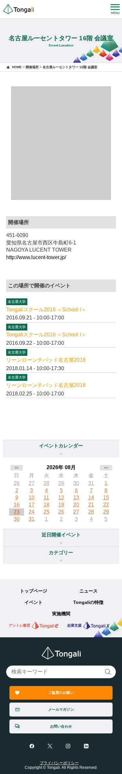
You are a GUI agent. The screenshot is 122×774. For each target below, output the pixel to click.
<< (17, 467)
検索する (108, 672)
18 (46, 504)
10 (31, 497)
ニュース (88, 591)
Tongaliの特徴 (88, 602)
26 (17, 483)
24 (31, 512)
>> (106, 467)
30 (76, 483)
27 (31, 483)
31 (91, 483)
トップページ (33, 591)
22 (106, 504)
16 (17, 504)
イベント (33, 602)
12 (61, 497)
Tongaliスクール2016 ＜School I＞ (46, 309)
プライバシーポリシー (59, 763)
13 (76, 497)
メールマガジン (61, 709)
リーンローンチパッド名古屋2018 (46, 360)
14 (91, 497)
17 (31, 504)
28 (46, 483)
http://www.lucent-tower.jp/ (36, 257)
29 (61, 483)
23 (17, 512)
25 (46, 512)
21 (91, 504)
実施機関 (61, 613)
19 (61, 504)
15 (106, 497)
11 (46, 497)
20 (76, 504)
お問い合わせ (61, 726)
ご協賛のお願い (61, 692)
